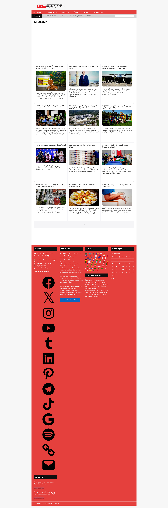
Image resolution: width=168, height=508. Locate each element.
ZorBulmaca (77, 278)
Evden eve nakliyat (94, 286)
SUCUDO (62, 254)
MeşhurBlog (63, 282)
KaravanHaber (72, 262)
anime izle (98, 284)
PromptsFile (63, 294)
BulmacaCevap (64, 276)
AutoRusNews (78, 292)
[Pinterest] (48, 381)
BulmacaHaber (76, 272)
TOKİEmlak (70, 282)
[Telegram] (48, 396)
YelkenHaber (63, 264)
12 (119, 266)
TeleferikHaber (76, 254)
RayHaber (68, 254)
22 (129, 269)
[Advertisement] (84, 43)
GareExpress (63, 288)
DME (72, 292)
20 (123, 269)
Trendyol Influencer (94, 292)
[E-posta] (48, 472)
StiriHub (68, 292)
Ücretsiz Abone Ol (70, 300)
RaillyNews (63, 286)
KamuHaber (71, 264)
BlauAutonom (69, 290)
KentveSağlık (63, 280)
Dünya (75, 12)
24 (112, 272)
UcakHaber (78, 264)
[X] (48, 305)
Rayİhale (80, 280)
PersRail (62, 290)
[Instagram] (48, 320)
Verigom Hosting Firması (92, 290)
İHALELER (64, 12)
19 (119, 269)
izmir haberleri (95, 282)
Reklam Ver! (98, 12)
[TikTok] (48, 411)
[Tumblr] (48, 350)
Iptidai (69, 266)
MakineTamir (63, 266)
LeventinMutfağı (72, 280)
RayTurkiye (70, 278)
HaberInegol (63, 270)
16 (133, 266)
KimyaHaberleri (72, 256)
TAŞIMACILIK (51, 12)
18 (116, 269)
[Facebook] (48, 289)
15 (129, 266)
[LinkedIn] (48, 365)
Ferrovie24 (63, 292)
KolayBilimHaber (75, 268)
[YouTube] (48, 335)
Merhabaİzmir (64, 262)
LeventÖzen (63, 258)
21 (126, 269)
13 (123, 266)
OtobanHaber (71, 270)
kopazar (87, 282)
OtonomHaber (64, 256)
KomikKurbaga (73, 276)
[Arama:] (124, 16)
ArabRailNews (72, 288)
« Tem (112, 278)
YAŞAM (85, 12)
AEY (61, 272)
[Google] (48, 426)
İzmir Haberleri (89, 280)
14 (126, 266)
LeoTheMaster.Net (65, 268)
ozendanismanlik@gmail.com (44, 268)
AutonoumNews (71, 286)
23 (133, 269)
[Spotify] (48, 441)
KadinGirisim (71, 258)
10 (112, 266)
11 (116, 266)
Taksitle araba (99, 280)
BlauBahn (79, 286)
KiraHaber (79, 270)
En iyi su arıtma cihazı (95, 294)
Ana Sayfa (37, 12)
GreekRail (76, 290)
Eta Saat (96, 296)
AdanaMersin (72, 260)
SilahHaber (74, 266)
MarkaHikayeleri (67, 272)
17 (112, 269)
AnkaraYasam (64, 260)
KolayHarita (63, 278)
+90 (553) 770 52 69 (41, 266)
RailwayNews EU (72, 294)
